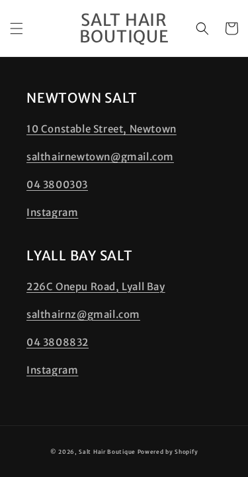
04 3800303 (57, 184)
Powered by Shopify (168, 452)
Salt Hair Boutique (107, 452)
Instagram (52, 212)
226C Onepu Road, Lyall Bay (95, 286)
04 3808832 (57, 342)
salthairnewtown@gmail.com (100, 156)
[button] (16, 28)
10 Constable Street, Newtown (101, 129)
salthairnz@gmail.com (83, 314)
